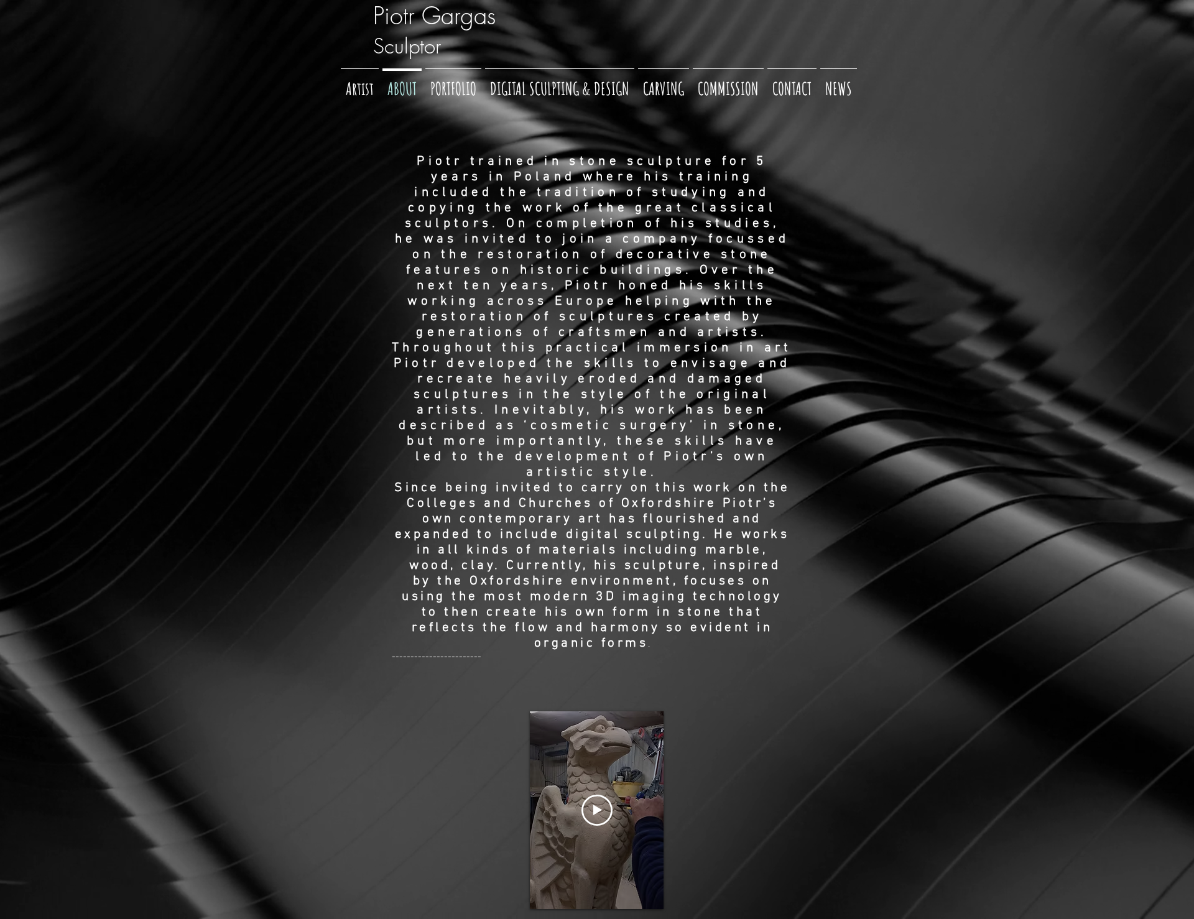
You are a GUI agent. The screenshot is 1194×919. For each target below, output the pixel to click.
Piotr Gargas (434, 15)
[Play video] (597, 810)
